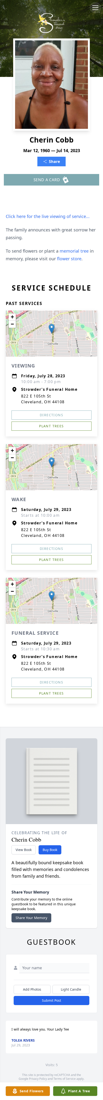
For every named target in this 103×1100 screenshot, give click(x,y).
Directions (51, 415)
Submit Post (51, 1000)
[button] (52, 329)
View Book (24, 849)
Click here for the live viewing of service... (48, 216)
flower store (69, 258)
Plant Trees (51, 426)
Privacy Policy (38, 1079)
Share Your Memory (31, 917)
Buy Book (50, 849)
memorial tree (74, 251)
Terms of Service (64, 1079)
